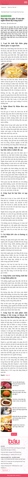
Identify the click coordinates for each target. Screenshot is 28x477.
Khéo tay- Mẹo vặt (6, 16)
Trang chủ (3, 7)
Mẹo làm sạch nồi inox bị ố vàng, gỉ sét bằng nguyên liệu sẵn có (19, 409)
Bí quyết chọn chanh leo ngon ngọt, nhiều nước (18, 425)
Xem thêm (14, 434)
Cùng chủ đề (5, 379)
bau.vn (8, 375)
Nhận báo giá (5, 470)
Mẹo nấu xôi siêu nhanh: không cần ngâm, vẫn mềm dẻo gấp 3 (19, 392)
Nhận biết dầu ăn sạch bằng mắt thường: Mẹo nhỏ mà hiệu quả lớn (19, 418)
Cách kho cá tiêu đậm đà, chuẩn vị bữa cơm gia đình (19, 400)
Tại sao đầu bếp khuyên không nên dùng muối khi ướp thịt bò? (18, 383)
